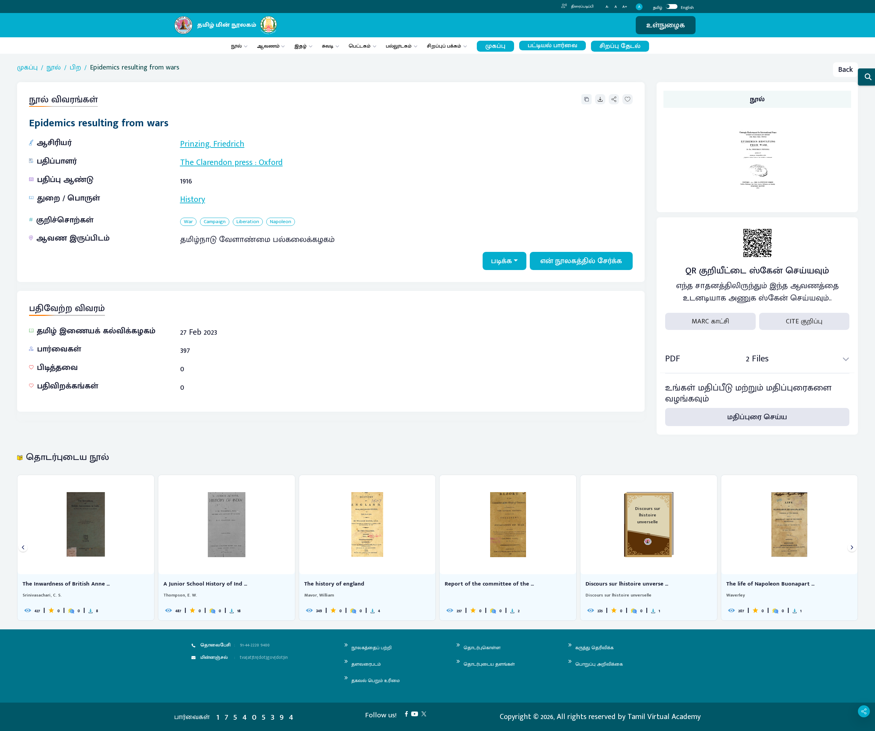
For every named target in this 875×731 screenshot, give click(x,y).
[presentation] (23, 548)
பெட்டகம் (360, 46)
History (192, 199)
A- (607, 7)
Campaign (215, 222)
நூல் (236, 46)
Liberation (248, 222)
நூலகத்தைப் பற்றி (371, 647)
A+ (624, 7)
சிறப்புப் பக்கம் (444, 46)
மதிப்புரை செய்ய (757, 417)
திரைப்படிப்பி (582, 6)
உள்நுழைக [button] (665, 25)
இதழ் (300, 46)
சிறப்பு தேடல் (620, 46)
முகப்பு (495, 46)
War (188, 222)
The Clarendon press (216, 162)
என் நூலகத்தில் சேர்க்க (581, 261)
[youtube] (416, 713)
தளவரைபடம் (366, 664)
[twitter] (425, 713)
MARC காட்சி (710, 321)
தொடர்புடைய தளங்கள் (489, 664)
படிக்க (501, 261)
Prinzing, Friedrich (212, 144)
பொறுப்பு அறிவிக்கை (599, 664)
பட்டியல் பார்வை (552, 45)
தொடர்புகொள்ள (481, 647)
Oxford (271, 162)
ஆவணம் (269, 46)
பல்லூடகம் (399, 46)
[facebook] (408, 713)
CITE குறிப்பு (804, 321)
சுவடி (327, 46)
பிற (75, 67)
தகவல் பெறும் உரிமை (375, 680)
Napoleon (280, 222)
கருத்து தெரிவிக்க (594, 647)
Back (845, 69)
